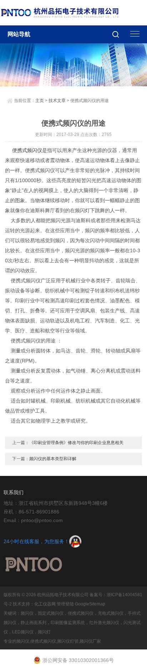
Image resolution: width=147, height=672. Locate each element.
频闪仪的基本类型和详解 (52, 458)
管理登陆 (65, 604)
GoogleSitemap (90, 604)
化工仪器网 (45, 604)
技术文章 (57, 100)
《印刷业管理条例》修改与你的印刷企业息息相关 (76, 442)
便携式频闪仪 (27, 150)
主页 (39, 100)
